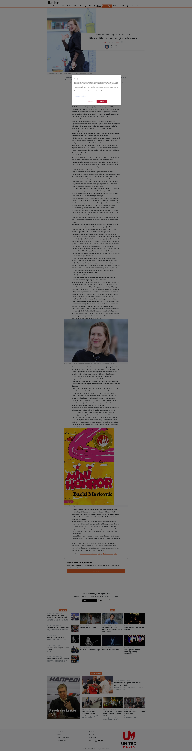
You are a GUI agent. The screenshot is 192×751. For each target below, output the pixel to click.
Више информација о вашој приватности (106, 88)
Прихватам (101, 101)
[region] (96, 90)
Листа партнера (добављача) (80, 96)
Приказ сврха (90, 101)
